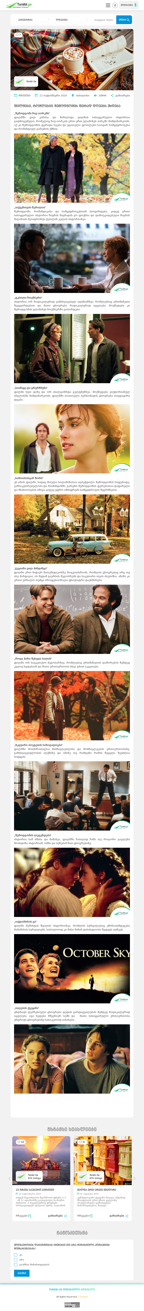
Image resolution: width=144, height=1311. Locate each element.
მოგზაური (127, 5)
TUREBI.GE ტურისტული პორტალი (72, 1289)
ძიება (123, 19)
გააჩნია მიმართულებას (34, 1264)
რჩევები (24, 95)
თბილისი (82, 95)
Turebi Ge (31, 81)
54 (22, 1142)
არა (21, 1259)
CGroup (83, 1296)
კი (20, 1254)
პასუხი (22, 1273)
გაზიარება (122, 95)
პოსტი (34, 1178)
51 (84, 1142)
